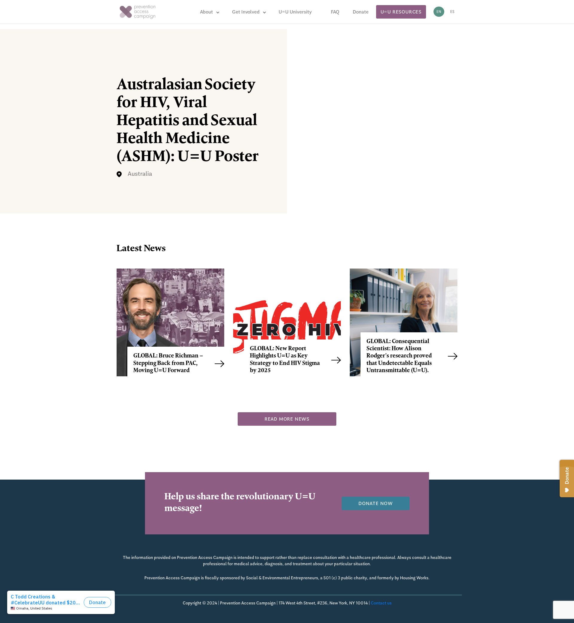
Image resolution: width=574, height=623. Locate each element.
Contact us (381, 603)
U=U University (295, 12)
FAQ (335, 12)
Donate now (375, 503)
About (206, 12)
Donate (361, 12)
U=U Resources (401, 12)
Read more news (287, 419)
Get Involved (245, 12)
